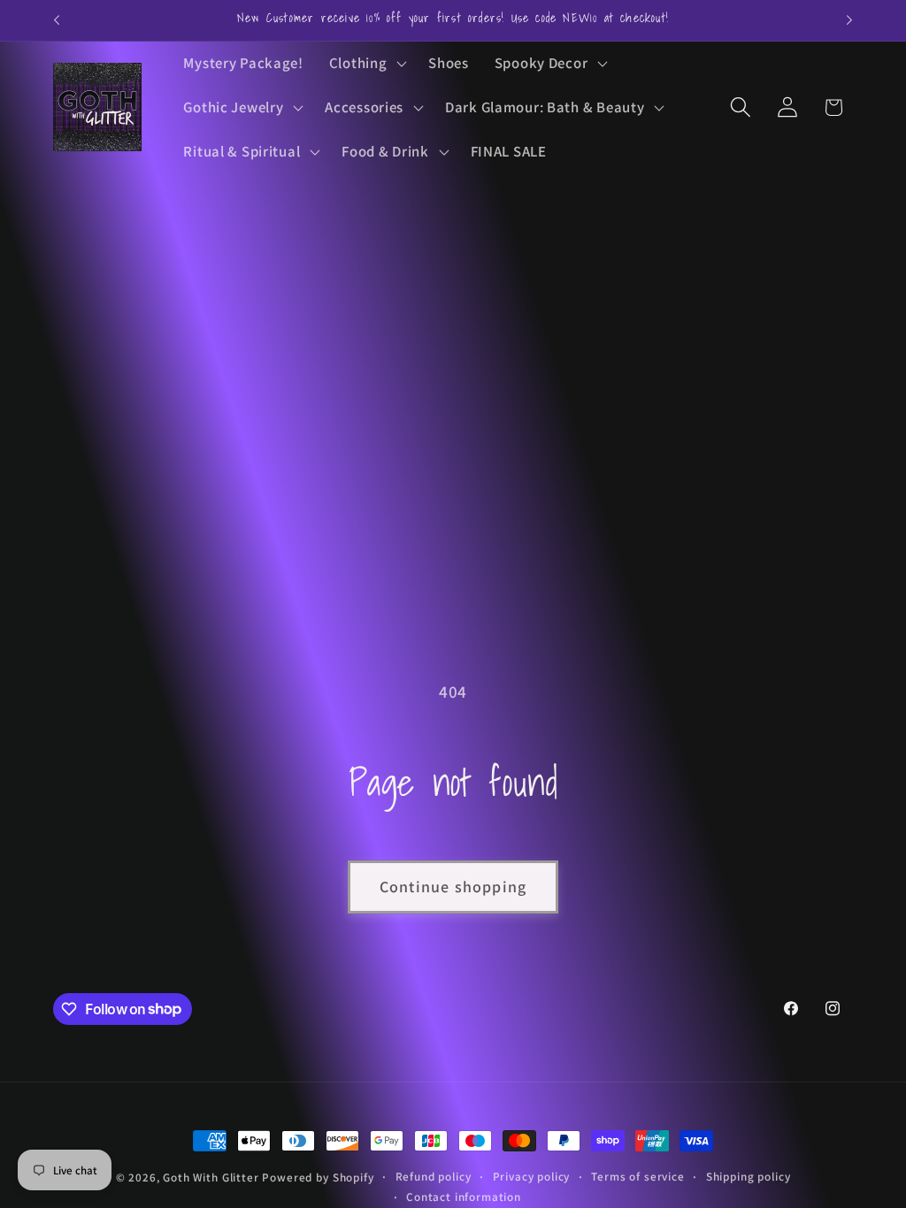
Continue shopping (453, 886)
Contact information (463, 1196)
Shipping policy (748, 1176)
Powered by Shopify (317, 1177)
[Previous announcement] (56, 20)
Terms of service (637, 1176)
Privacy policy (532, 1176)
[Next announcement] (849, 20)
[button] (366, 64)
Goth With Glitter (210, 1177)
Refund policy (433, 1176)
